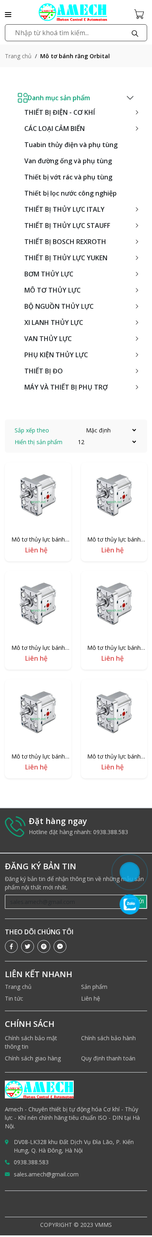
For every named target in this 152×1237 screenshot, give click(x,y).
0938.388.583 (31, 1162)
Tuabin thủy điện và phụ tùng (71, 144)
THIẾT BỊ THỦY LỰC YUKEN (65, 257)
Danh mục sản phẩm (59, 97)
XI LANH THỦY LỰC (53, 322)
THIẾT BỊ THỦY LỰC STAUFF (67, 225)
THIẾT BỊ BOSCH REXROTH (65, 241)
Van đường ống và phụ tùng (68, 160)
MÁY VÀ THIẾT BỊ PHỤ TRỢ (66, 387)
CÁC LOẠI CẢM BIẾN (54, 128)
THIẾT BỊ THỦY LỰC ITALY (64, 209)
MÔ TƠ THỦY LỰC (52, 290)
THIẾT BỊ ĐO (43, 371)
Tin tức (14, 998)
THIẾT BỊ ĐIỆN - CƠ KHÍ (59, 112)
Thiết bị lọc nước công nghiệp (70, 193)
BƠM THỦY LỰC (48, 274)
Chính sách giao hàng (33, 1058)
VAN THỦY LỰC (48, 338)
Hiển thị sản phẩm (38, 442)
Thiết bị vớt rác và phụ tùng (68, 177)
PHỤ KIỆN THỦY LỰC (56, 354)
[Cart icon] (140, 13)
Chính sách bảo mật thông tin (31, 1042)
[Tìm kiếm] (135, 32)
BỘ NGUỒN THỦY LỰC (59, 306)
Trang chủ (18, 56)
